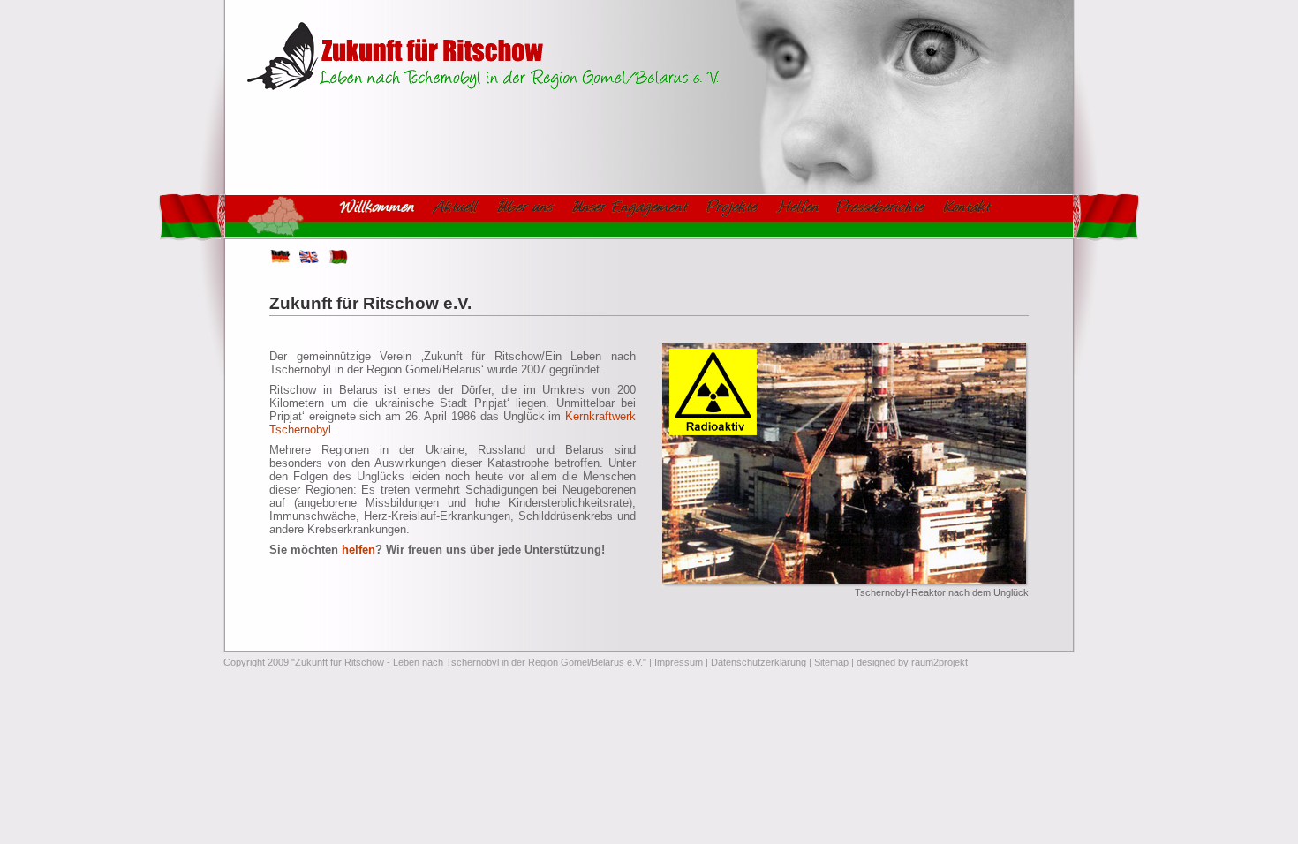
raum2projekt (939, 662)
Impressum (678, 662)
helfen (358, 549)
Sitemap (831, 662)
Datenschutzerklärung (758, 662)
